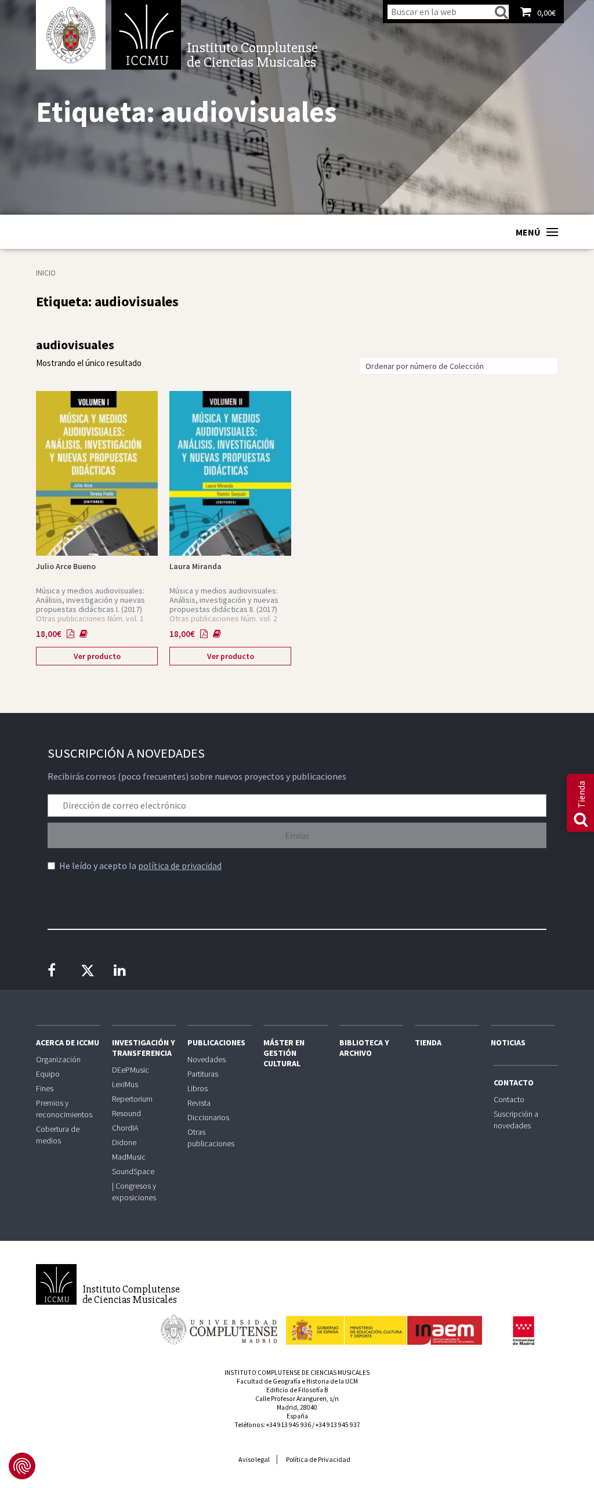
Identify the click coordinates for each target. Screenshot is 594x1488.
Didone (124, 1142)
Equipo (48, 1074)
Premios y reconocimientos (64, 1109)
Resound (126, 1113)
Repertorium (132, 1099)
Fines (44, 1088)
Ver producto (97, 656)
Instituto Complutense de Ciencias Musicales (146, 35)
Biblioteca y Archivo (364, 1047)
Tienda (428, 1042)
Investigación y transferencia (143, 1047)
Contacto (514, 1082)
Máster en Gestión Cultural (284, 1053)
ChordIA (125, 1128)
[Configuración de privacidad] (22, 1466)
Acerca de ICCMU (67, 1042)
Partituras (202, 1074)
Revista (199, 1103)
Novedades (206, 1059)
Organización (58, 1059)
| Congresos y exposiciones (134, 1192)
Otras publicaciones (210, 1138)
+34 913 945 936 (288, 1425)
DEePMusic (130, 1070)
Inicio (46, 273)
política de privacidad (180, 865)
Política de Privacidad (318, 1459)
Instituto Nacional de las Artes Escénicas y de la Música (384, 1325)
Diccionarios (208, 1117)
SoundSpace (133, 1171)
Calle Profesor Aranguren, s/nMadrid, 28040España (297, 1407)
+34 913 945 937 (338, 1425)
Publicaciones (216, 1042)
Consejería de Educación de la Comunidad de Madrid (523, 1330)
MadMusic (129, 1157)
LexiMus (125, 1084)
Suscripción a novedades (516, 1120)
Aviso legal (254, 1459)
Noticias (508, 1042)
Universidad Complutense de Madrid (71, 35)
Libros (197, 1088)
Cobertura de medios (57, 1135)
